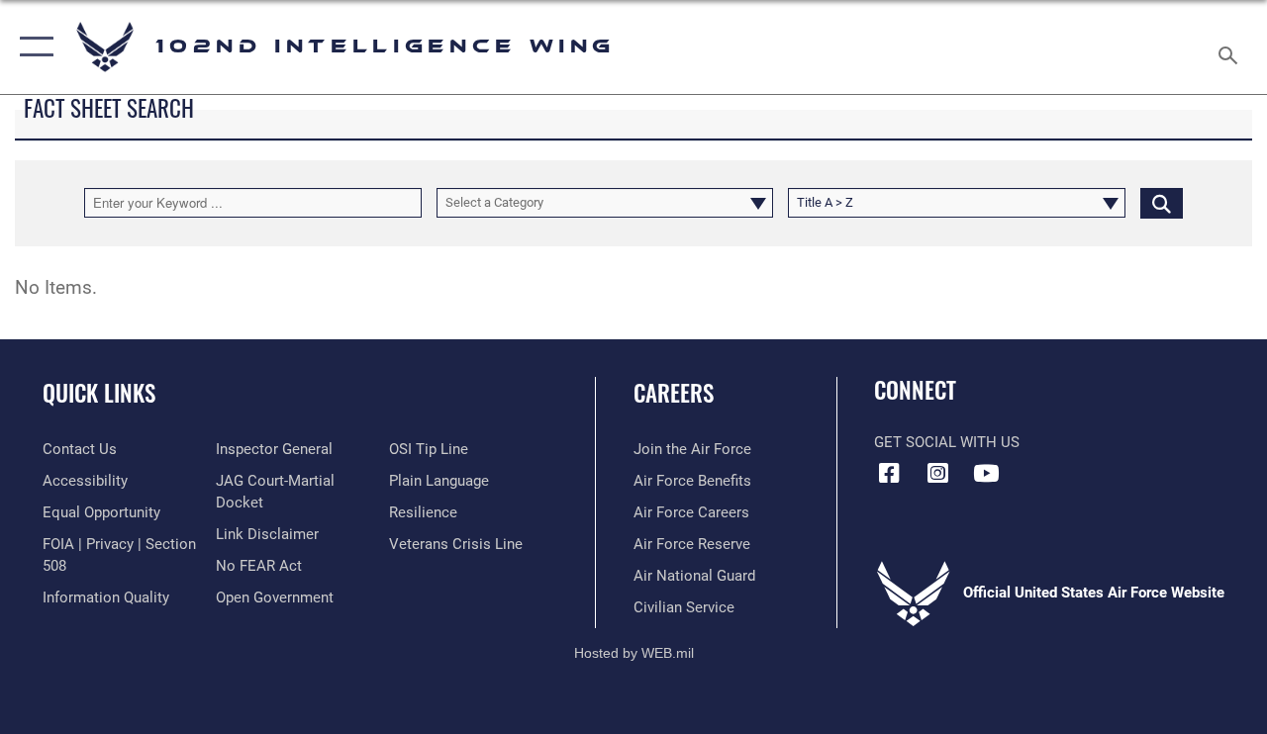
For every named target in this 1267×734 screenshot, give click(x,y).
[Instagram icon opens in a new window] (937, 473)
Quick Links (99, 393)
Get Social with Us (947, 442)
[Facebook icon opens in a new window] (889, 473)
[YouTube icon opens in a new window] (986, 473)
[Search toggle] (1231, 46)
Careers (674, 393)
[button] (32, 47)
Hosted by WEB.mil (634, 653)
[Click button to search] (1161, 203)
